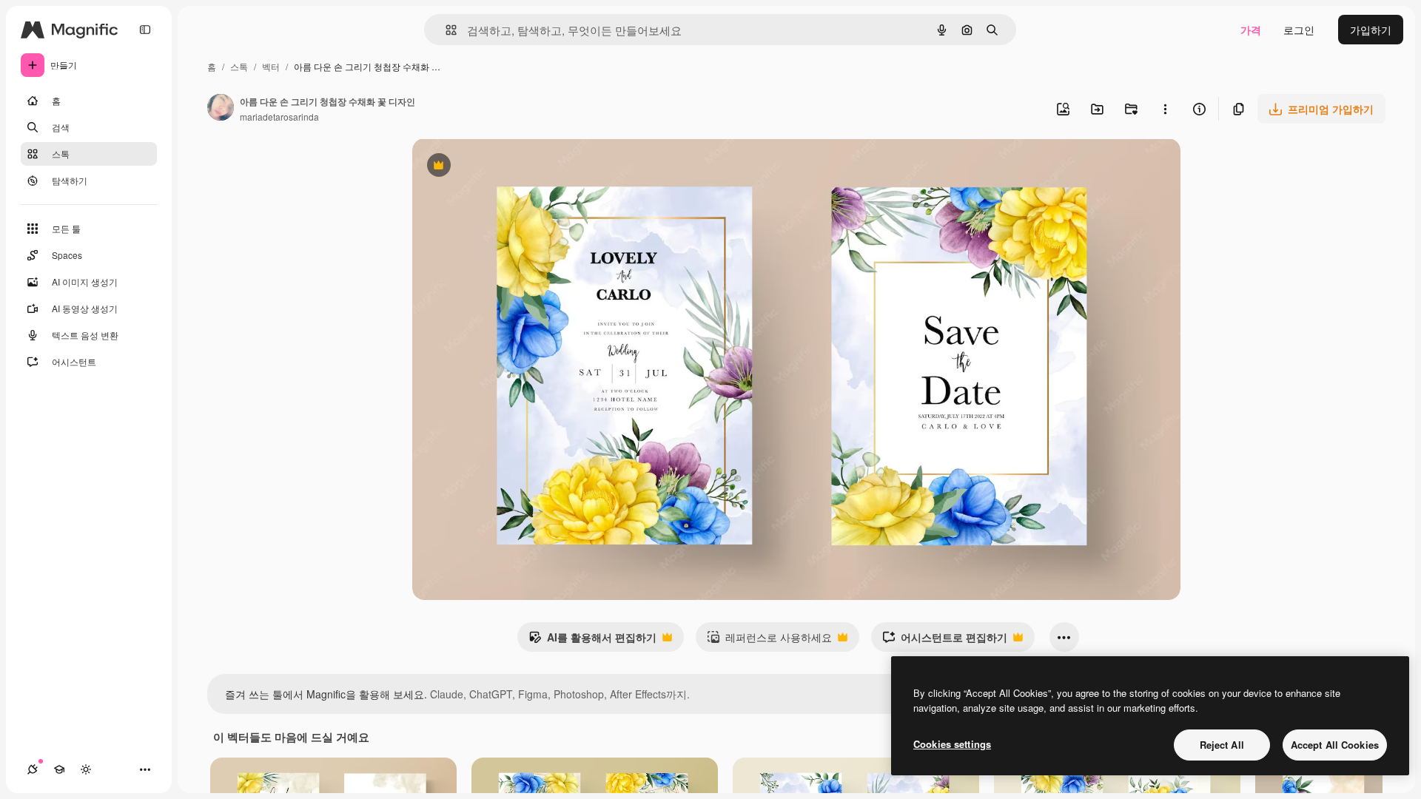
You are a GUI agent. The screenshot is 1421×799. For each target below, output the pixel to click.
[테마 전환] (86, 769)
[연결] (32, 769)
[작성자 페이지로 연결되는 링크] (220, 109)
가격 (1250, 29)
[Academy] (59, 769)
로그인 (1298, 29)
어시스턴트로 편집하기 (944, 641)
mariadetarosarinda (279, 116)
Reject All (1222, 745)
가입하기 (1370, 29)
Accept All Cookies (1335, 745)
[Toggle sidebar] (145, 29)
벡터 (271, 66)
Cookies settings (952, 744)
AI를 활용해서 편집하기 (592, 641)
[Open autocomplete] (445, 30)
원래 (497, 167)
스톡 (239, 66)
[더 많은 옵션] (1165, 109)
